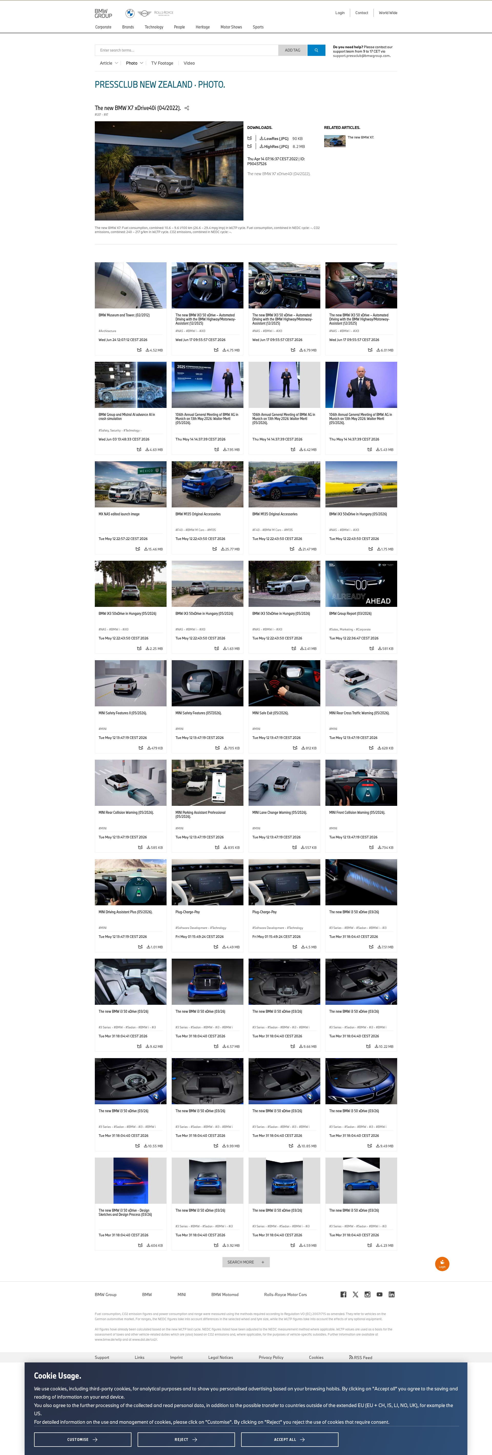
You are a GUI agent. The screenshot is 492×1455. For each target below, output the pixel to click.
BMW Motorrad (225, 1294)
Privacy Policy (271, 1357)
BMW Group (106, 1294)
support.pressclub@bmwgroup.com (361, 55)
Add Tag (292, 50)
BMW (147, 1294)
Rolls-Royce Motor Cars (285, 1294)
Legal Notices (220, 1357)
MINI (182, 1294)
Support (102, 1357)
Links (140, 1357)
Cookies (316, 1357)
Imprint (176, 1357)
